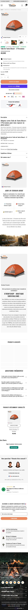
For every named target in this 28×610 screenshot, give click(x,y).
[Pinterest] (10, 582)
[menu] (2, 5)
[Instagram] (6, 582)
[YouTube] (18, 582)
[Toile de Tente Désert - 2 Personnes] (14, 416)
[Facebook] (2, 582)
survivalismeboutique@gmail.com (15, 1)
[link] (14, 240)
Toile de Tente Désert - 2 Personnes (14, 430)
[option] (14, 24)
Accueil (2, 9)
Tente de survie (7, 9)
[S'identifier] (22, 5)
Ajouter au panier (14, 82)
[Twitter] (22, 582)
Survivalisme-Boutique (5, 51)
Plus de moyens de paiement (14, 89)
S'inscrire (14, 518)
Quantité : (3, 74)
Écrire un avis (14, 447)
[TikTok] (14, 582)
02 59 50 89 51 (15, 476)
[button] (23, 36)
